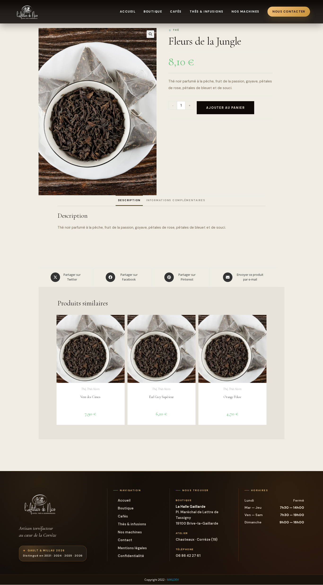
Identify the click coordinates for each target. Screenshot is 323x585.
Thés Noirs (93, 389)
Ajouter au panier (225, 108)
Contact (125, 540)
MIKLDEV (173, 580)
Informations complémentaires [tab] (175, 200)
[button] (150, 34)
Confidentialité (131, 556)
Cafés (176, 12)
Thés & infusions (206, 12)
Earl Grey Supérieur (161, 397)
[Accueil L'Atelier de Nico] (27, 11)
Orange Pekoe (232, 397)
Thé (83, 389)
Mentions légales (132, 548)
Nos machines (245, 12)
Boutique (153, 12)
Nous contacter (288, 12)
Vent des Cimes (90, 397)
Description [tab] (129, 200)
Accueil (128, 12)
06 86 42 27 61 (188, 555)
